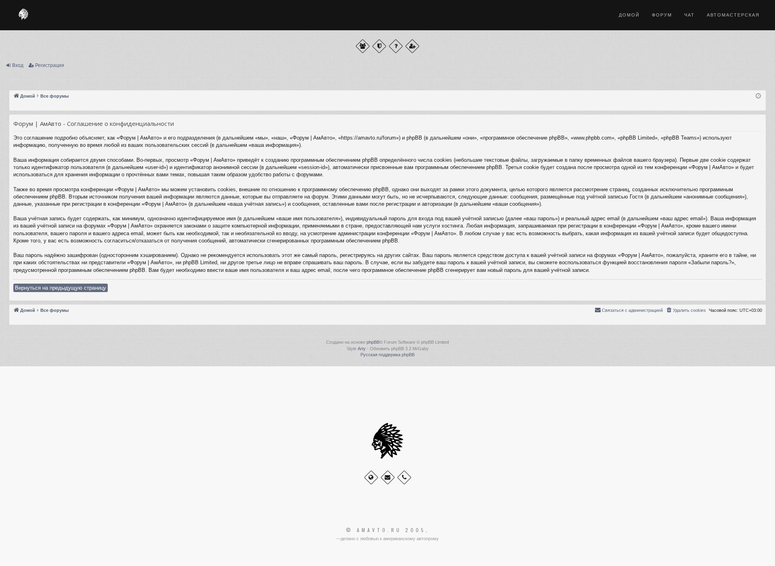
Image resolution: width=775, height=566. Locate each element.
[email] (388, 477)
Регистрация (49, 65)
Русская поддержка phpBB (387, 354)
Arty (362, 348)
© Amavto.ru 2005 (386, 530)
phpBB (373, 342)
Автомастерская (733, 15)
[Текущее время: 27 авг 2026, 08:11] (758, 96)
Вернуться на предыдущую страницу (60, 288)
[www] (371, 477)
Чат (689, 15)
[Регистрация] (412, 46)
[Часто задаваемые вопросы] (396, 46)
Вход (17, 65)
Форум (662, 15)
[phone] (404, 477)
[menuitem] (686, 310)
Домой (629, 15)
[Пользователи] (363, 46)
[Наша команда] (379, 46)
